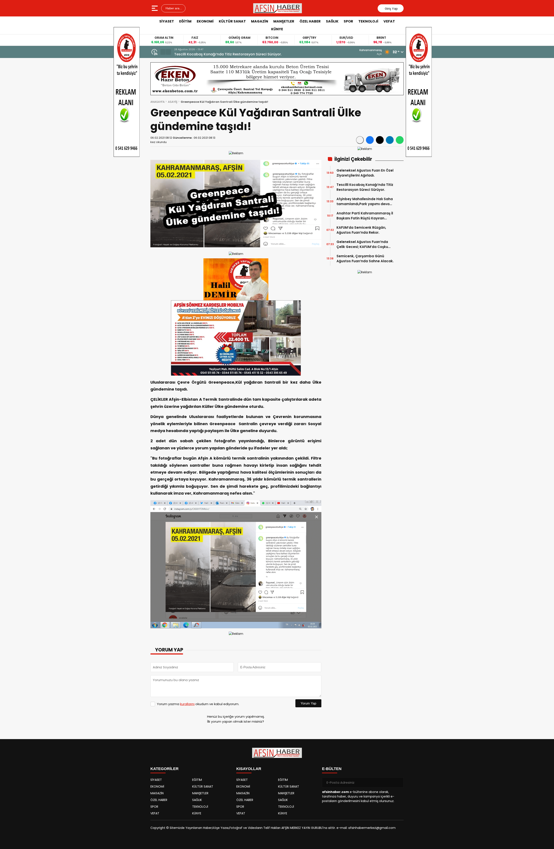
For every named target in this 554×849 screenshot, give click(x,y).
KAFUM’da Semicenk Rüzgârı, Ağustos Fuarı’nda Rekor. (361, 230)
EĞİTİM (185, 21)
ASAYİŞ (172, 102)
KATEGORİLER (164, 769)
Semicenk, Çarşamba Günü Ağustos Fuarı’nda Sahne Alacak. (365, 258)
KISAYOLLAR (248, 769)
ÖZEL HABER (310, 21)
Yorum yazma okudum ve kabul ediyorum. (198, 704)
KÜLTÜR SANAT (232, 21)
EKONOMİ (205, 21)
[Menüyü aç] (155, 8)
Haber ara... (173, 8)
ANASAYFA (157, 102)
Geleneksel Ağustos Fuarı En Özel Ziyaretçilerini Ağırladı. (365, 173)
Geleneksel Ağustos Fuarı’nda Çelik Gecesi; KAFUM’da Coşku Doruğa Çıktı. (362, 244)
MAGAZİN (259, 21)
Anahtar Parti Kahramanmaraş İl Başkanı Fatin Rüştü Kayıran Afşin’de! (365, 216)
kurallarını (187, 704)
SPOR (348, 21)
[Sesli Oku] (360, 140)
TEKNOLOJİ (368, 21)
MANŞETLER (283, 21)
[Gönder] (399, 783)
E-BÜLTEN (331, 769)
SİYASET (166, 21)
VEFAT (389, 21)
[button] (163, 52)
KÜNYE (277, 29)
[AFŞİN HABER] (277, 8)
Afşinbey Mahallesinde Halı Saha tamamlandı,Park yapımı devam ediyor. (237, 54)
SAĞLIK (332, 21)
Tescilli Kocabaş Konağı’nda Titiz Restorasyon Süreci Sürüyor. (365, 187)
